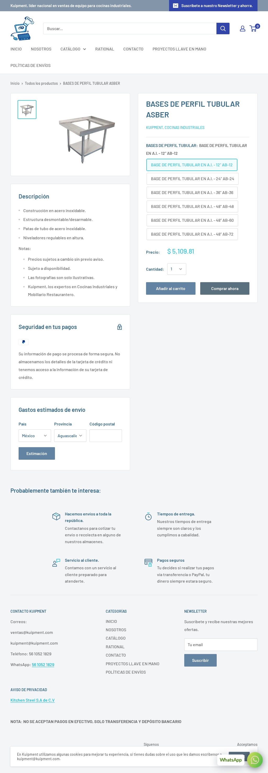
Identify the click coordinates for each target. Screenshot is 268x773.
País (22, 423)
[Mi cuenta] (242, 28)
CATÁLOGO (70, 48)
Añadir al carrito (170, 288)
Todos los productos (41, 83)
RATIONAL (104, 48)
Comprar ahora (224, 288)
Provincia (63, 423)
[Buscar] (223, 28)
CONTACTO (133, 48)
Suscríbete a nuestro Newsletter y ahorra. (217, 5)
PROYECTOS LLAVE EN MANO (179, 48)
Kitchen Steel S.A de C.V (32, 699)
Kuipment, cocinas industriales (175, 127)
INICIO (16, 48)
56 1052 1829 (43, 664)
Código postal (102, 423)
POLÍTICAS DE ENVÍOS (30, 65)
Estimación (36, 453)
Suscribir (200, 660)
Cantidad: (155, 268)
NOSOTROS (41, 48)
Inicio (15, 83)
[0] (253, 28)
